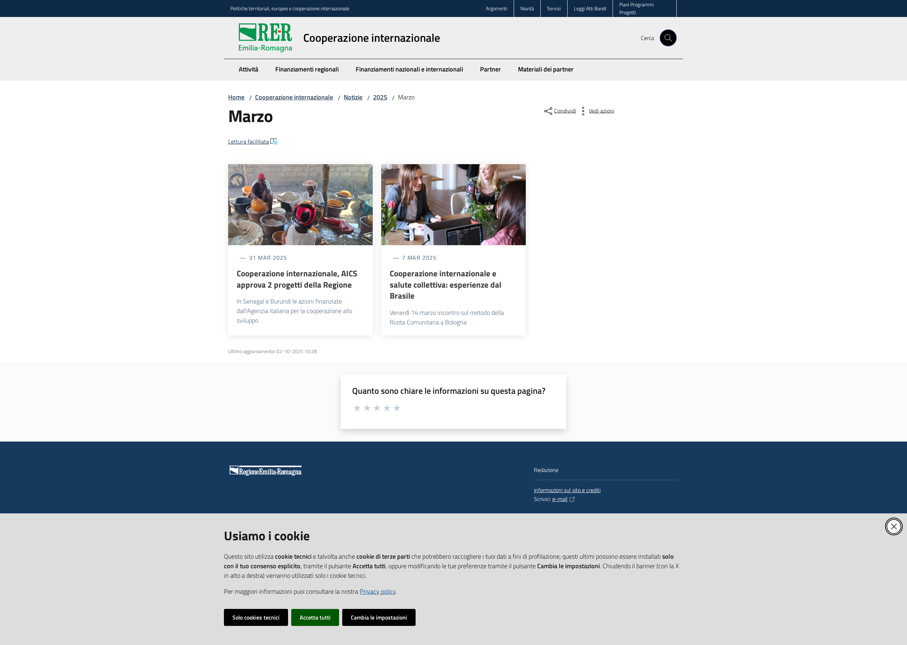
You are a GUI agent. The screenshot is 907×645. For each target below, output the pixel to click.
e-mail (560, 499)
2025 (380, 97)
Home (236, 97)
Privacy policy (378, 591)
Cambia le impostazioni (379, 617)
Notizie (353, 97)
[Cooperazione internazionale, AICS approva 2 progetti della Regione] (300, 205)
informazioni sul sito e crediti (567, 490)
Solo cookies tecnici (256, 617)
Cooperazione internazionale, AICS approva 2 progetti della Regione (297, 279)
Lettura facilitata (248, 141)
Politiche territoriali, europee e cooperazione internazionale (289, 8)
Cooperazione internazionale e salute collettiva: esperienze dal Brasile (445, 284)
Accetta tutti (315, 617)
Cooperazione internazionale (294, 97)
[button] (668, 37)
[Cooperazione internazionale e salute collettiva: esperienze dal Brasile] (453, 205)
